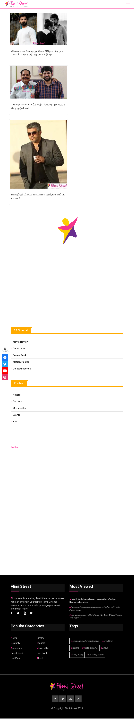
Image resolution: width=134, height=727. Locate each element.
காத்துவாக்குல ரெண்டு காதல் (85, 641)
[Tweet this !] (5, 364)
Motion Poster (21, 361)
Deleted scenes (22, 368)
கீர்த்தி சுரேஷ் (77, 654)
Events (16, 414)
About (40, 658)
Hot (15, 421)
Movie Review (20, 341)
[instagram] (5, 377)
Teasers (41, 643)
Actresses (16, 648)
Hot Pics (15, 658)
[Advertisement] (35, 294)
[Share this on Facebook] (5, 357)
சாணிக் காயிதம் (90, 647)
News (14, 637)
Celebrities (19, 348)
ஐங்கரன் (75, 647)
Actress (17, 401)
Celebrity (15, 643)
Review (40, 637)
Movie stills (19, 408)
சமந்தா (104, 647)
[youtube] (5, 370)
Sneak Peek (19, 355)
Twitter (14, 447)
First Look (42, 653)
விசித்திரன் (107, 641)
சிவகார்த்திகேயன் (95, 654)
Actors (16, 394)
